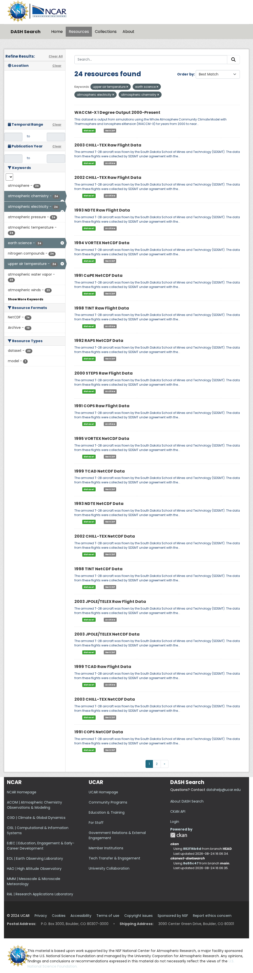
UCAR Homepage (103, 792)
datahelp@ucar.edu (223, 789)
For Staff (96, 822)
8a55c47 (191, 863)
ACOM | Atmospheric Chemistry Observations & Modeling (34, 805)
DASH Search (26, 31)
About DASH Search (187, 801)
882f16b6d (192, 848)
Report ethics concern (212, 915)
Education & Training (107, 812)
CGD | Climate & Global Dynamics (36, 817)
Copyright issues (138, 915)
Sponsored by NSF (173, 915)
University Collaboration (109, 868)
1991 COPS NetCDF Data (98, 732)
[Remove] (127, 87)
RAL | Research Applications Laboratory (40, 894)
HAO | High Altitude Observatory (34, 868)
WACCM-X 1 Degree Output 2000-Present (117, 112)
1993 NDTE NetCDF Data (99, 503)
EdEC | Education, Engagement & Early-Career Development (40, 846)
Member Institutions (106, 848)
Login (174, 821)
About (128, 31)
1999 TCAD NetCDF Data (99, 471)
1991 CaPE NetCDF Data (98, 275)
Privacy (41, 915)
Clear (57, 66)
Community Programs (108, 802)
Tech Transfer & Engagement (114, 858)
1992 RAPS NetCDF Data (98, 340)
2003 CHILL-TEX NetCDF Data (104, 699)
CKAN (178, 835)
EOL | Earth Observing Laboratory (35, 858)
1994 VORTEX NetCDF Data (101, 243)
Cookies (58, 915)
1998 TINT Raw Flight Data (101, 308)
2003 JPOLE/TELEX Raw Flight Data (110, 601)
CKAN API (177, 811)
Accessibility (80, 915)
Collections (106, 31)
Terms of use (107, 915)
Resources (79, 31)
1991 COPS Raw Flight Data (101, 406)
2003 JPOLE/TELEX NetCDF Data (107, 634)
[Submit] (233, 59)
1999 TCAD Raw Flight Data (102, 666)
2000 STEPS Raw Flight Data (103, 373)
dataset (89, 130)
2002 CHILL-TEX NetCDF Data (104, 536)
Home (57, 31)
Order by (185, 74)
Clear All (56, 56)
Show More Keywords (25, 299)
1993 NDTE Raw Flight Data (102, 210)
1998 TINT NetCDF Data (98, 569)
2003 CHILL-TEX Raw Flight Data (107, 145)
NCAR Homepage (21, 792)
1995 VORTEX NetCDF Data (101, 438)
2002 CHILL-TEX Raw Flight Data (107, 177)
